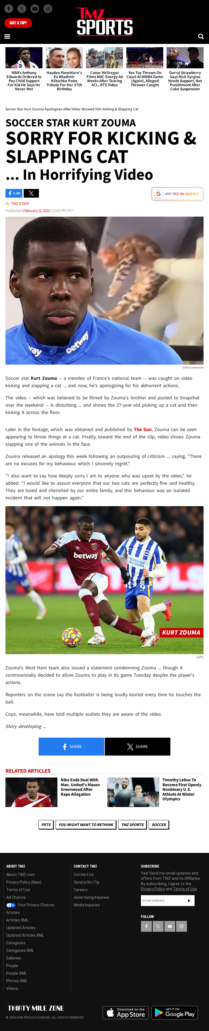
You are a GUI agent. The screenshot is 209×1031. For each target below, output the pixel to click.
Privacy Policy (153, 889)
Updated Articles (21, 928)
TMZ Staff (20, 203)
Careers (81, 890)
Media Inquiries (87, 905)
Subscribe (189, 900)
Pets (45, 824)
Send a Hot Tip (86, 882)
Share (75, 746)
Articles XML (17, 920)
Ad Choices (16, 897)
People (12, 965)
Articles (13, 912)
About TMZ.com (20, 874)
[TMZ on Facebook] (8, 8)
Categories (16, 943)
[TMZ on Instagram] (48, 8)
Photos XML (16, 981)
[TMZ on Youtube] (34, 8)
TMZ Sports (132, 824)
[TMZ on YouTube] (169, 926)
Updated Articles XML (25, 935)
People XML (16, 973)
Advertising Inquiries (91, 897)
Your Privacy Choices (35, 905)
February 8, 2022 (37, 210)
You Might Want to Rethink (86, 824)
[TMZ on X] (21, 8)
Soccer (159, 824)
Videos (12, 988)
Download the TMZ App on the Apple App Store (126, 1013)
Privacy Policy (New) (23, 882)
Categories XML (20, 950)
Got (18, 23)
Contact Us (84, 874)
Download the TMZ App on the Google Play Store (175, 1013)
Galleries (13, 958)
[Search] (201, 36)
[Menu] (7, 36)
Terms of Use (18, 890)
